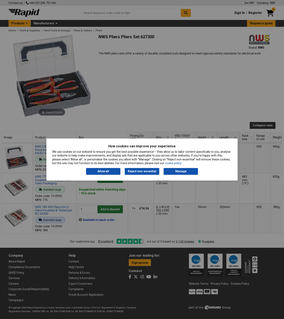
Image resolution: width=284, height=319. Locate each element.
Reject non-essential (142, 171)
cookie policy (173, 163)
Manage (180, 171)
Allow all (103, 171)
